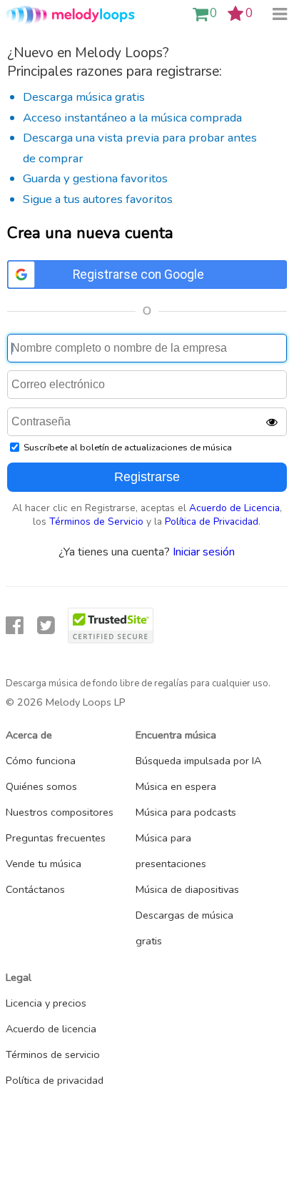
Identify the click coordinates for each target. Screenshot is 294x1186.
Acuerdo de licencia (51, 1029)
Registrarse (147, 477)
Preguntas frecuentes (56, 838)
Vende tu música (43, 863)
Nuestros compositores (59, 812)
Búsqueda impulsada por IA (198, 760)
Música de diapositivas (187, 889)
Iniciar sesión (204, 552)
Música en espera (176, 786)
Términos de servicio (53, 1054)
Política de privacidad (54, 1080)
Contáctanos (35, 889)
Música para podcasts (186, 812)
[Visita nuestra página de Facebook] (15, 626)
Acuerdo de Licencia (234, 508)
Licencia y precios (46, 1003)
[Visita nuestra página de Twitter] (46, 626)
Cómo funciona (41, 760)
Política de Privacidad (211, 521)
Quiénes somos (41, 786)
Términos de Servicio (96, 521)
